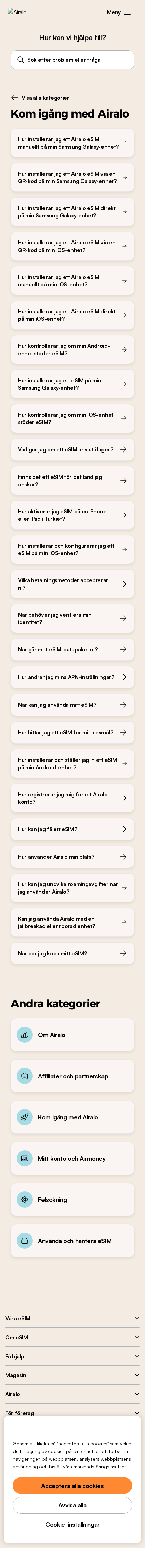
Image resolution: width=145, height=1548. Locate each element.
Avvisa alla (72, 1505)
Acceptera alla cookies (72, 1485)
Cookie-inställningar (72, 1524)
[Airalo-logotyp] (22, 12)
